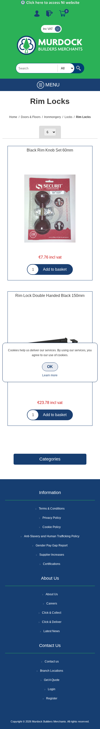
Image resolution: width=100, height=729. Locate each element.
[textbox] (45, 68)
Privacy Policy (51, 518)
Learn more (50, 375)
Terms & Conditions (52, 508)
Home (13, 117)
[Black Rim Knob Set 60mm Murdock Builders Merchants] (50, 209)
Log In (49, 13)
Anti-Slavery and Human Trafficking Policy (51, 536)
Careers (51, 603)
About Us (52, 594)
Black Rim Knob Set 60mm (50, 150)
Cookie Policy (51, 527)
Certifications (51, 564)
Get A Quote (51, 680)
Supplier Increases (51, 554)
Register (37, 13)
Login (51, 689)
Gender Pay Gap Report (51, 545)
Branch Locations (51, 670)
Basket (62, 13)
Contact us (52, 661)
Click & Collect (51, 612)
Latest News (51, 631)
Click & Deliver (51, 622)
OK (50, 367)
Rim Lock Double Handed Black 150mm (49, 295)
